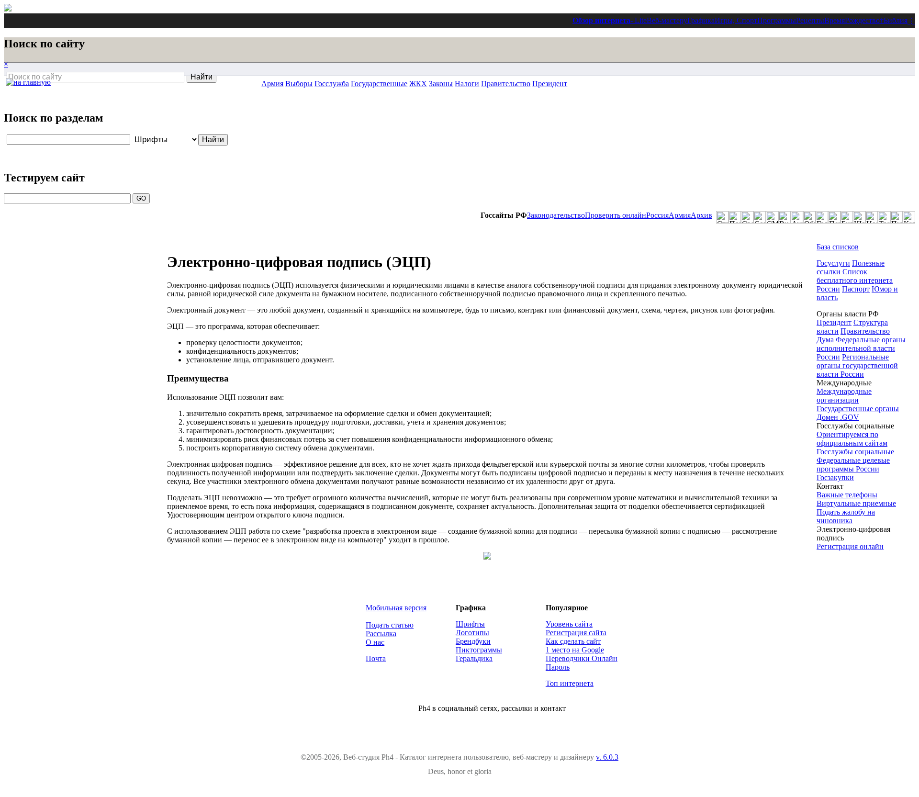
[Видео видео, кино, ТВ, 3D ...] (784, 217)
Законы (441, 83)
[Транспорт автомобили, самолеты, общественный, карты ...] (884, 217)
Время (834, 20)
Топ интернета (570, 683)
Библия (896, 20)
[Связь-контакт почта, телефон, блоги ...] (747, 217)
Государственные (379, 83)
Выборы (299, 83)
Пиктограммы (479, 650)
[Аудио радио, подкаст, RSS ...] (797, 217)
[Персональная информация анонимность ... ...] (834, 217)
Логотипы (472, 633)
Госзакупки (835, 477)
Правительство (505, 83)
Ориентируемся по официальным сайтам (852, 438)
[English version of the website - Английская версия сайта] (7, 9)
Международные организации (844, 395)
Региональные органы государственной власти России (857, 365)
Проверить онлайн (615, 215)
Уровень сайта (569, 624)
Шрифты (470, 624)
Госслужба (331, 83)
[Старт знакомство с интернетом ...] (722, 217)
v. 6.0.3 (607, 757)
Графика (701, 20)
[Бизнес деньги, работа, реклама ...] (847, 217)
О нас (375, 642)
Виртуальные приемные (856, 503)
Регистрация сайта (576, 633)
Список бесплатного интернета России (855, 280)
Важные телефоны (847, 495)
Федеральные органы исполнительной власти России (861, 348)
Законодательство (556, 215)
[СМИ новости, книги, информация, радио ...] (772, 217)
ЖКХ (418, 83)
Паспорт (856, 289)
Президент (549, 83)
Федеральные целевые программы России (853, 464)
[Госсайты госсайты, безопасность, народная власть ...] (822, 217)
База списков (838, 247)
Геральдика (474, 658)
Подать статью (390, 625)
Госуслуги (833, 263)
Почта (376, 658)
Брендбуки (473, 641)
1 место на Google (575, 650)
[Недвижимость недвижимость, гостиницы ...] (871, 217)
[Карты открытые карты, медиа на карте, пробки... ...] (909, 217)
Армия (680, 215)
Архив (701, 215)
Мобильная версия (396, 608)
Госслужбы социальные (855, 452)
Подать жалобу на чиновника (846, 516)
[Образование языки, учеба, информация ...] (809, 217)
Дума (825, 340)
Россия (657, 215)
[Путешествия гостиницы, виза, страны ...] (896, 217)
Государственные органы (858, 408)
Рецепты (810, 20)
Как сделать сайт (573, 641)
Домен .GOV (838, 417)
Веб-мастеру (667, 20)
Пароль (558, 667)
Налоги (467, 83)
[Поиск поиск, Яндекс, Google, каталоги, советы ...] (734, 217)
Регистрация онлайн (850, 546)
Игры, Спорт (736, 20)
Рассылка (381, 633)
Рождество (862, 20)
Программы (776, 20)
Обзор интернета (601, 20)
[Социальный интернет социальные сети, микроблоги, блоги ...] (759, 217)
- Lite (638, 20)
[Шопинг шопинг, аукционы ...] (859, 217)
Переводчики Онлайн (581, 658)
